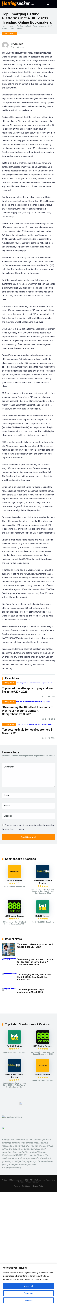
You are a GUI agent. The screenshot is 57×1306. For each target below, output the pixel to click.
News (11, 26)
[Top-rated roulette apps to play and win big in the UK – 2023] (28, 684)
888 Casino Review (14, 916)
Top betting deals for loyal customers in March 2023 (30, 990)
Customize (28, 1293)
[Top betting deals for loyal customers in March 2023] (28, 725)
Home (4, 26)
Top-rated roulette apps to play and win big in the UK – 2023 (27, 690)
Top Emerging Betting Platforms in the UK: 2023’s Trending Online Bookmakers (34, 977)
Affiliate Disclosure (33, 1182)
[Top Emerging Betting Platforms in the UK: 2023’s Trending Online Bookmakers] (9, 973)
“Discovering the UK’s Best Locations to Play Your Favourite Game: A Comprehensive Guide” (27, 711)
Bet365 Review (42, 916)
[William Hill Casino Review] (42, 877)
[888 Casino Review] (14, 912)
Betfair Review (14, 880)
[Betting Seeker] (18, 4)
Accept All (28, 1286)
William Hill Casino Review (43, 881)
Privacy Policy (38, 1186)
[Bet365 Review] (42, 912)
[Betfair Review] (14, 877)
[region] (28, 1284)
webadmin (18, 44)
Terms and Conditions (22, 1186)
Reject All (28, 1300)
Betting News (9, 33)
